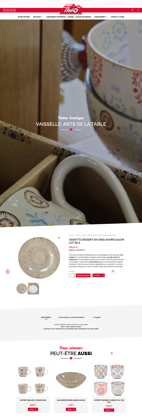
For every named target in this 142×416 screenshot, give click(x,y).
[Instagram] (7, 10)
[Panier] (138, 10)
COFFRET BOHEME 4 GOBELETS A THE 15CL (71, 401)
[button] (38, 17)
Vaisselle (48, 124)
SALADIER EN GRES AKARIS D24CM (33, 400)
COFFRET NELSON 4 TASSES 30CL (109, 400)
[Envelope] (11, 10)
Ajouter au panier (83, 275)
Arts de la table (84, 124)
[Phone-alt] (14, 10)
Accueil (71, 235)
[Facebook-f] (4, 10)
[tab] (46, 317)
